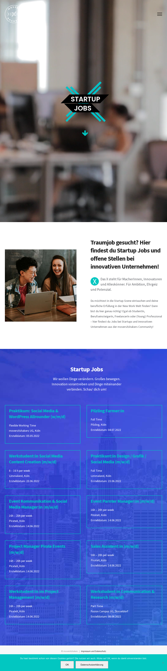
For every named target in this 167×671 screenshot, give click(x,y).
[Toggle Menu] (159, 14)
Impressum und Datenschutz (93, 651)
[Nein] (163, 662)
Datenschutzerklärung (92, 664)
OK (67, 664)
